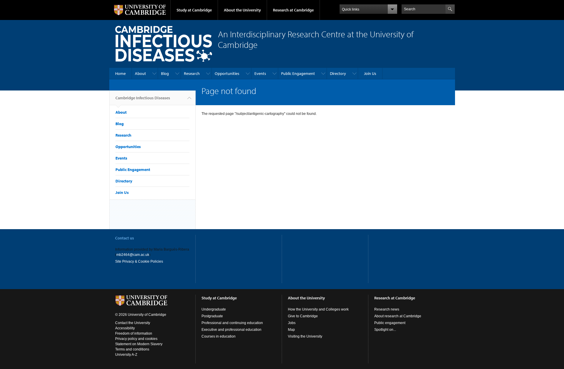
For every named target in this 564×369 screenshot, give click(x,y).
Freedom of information (133, 333)
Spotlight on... (385, 330)
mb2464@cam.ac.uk (132, 255)
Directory (338, 73)
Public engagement (389, 323)
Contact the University (132, 323)
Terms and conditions (132, 349)
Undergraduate (214, 309)
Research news (386, 309)
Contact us (124, 238)
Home (120, 73)
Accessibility (125, 328)
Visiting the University (305, 336)
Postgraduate (212, 316)
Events (260, 73)
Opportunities (227, 73)
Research (192, 73)
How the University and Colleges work (318, 309)
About (140, 73)
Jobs (292, 323)
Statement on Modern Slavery (138, 344)
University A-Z (126, 355)
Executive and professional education (231, 330)
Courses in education (219, 336)
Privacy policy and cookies (136, 339)
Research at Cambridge (293, 10)
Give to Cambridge (303, 316)
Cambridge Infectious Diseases (142, 97)
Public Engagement (298, 73)
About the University (242, 10)
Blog (165, 73)
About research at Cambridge (397, 316)
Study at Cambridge (194, 10)
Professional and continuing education (232, 323)
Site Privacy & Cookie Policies (139, 261)
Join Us (370, 73)
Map (291, 330)
